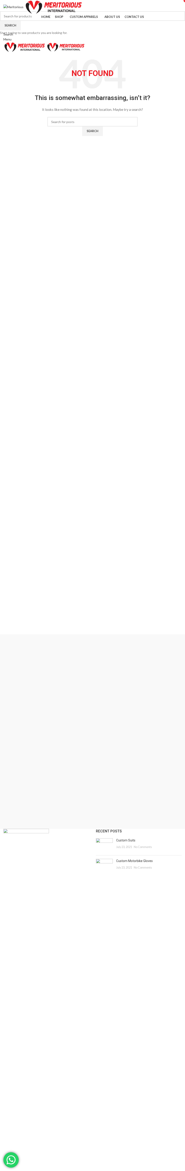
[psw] (92, 690)
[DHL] (92, 804)
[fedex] (92, 758)
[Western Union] (92, 645)
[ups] (92, 668)
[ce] (92, 826)
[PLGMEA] (92, 713)
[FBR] (92, 781)
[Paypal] (92, 736)
